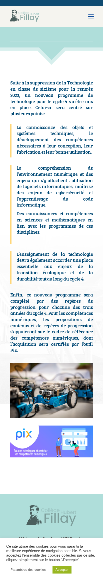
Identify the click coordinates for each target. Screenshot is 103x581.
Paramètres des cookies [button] (28, 570)
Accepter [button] (62, 570)
